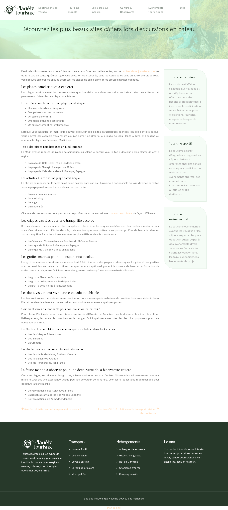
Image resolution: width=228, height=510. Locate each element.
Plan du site (114, 507)
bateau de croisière (121, 213)
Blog (182, 8)
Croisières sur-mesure (100, 10)
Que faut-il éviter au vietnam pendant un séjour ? (52, 409)
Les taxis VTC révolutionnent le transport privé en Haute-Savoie (127, 411)
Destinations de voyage (48, 10)
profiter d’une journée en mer (139, 71)
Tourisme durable (73, 10)
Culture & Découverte (127, 10)
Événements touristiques (155, 10)
